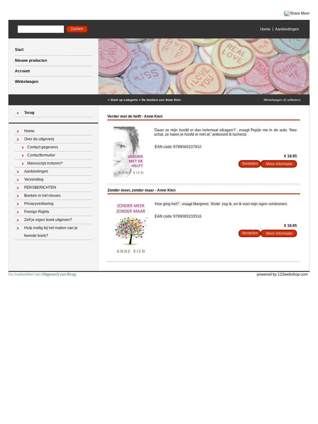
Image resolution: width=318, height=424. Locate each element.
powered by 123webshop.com (282, 274)
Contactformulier (41, 155)
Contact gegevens (42, 147)
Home (265, 29)
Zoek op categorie (124, 99)
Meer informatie (279, 164)
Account (22, 71)
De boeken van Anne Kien (161, 99)
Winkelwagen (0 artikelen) (282, 99)
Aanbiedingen (287, 29)
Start (19, 49)
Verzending (33, 179)
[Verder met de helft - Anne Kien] (131, 176)
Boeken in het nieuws (42, 195)
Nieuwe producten (31, 60)
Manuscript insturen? (45, 163)
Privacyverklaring (38, 203)
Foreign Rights (36, 212)
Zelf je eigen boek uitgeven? (48, 220)
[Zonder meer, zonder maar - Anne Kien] (131, 254)
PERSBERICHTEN (40, 187)
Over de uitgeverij (39, 139)
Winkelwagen (26, 81)
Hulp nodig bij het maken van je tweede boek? (51, 232)
